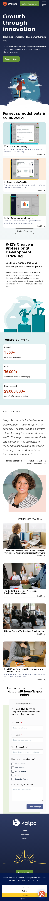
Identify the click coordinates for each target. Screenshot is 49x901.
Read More (41, 155)
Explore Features (24, 231)
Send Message (35, 806)
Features (24, 838)
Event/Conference (21, 779)
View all (35, 519)
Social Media (19, 767)
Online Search (20, 764)
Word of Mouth (20, 771)
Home (24, 830)
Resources (24, 835)
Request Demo (11, 59)
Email (17, 775)
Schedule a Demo (29, 4)
